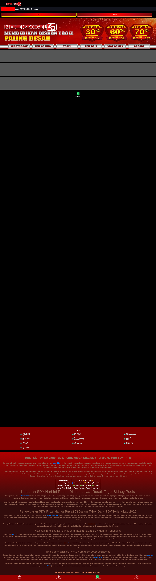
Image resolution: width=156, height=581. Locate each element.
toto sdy (150, 555)
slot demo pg (92, 524)
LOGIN (115, 14)
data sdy (15, 534)
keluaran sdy (24, 496)
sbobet (66, 543)
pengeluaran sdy (52, 515)
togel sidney (57, 463)
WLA (49, 566)
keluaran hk (98, 557)
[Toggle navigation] (3, 4)
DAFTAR (39, 14)
